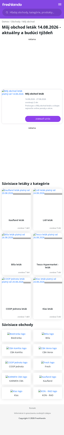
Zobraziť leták (43, 119)
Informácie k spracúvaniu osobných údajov (32, 413)
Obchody (15, 21)
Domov (5, 21)
